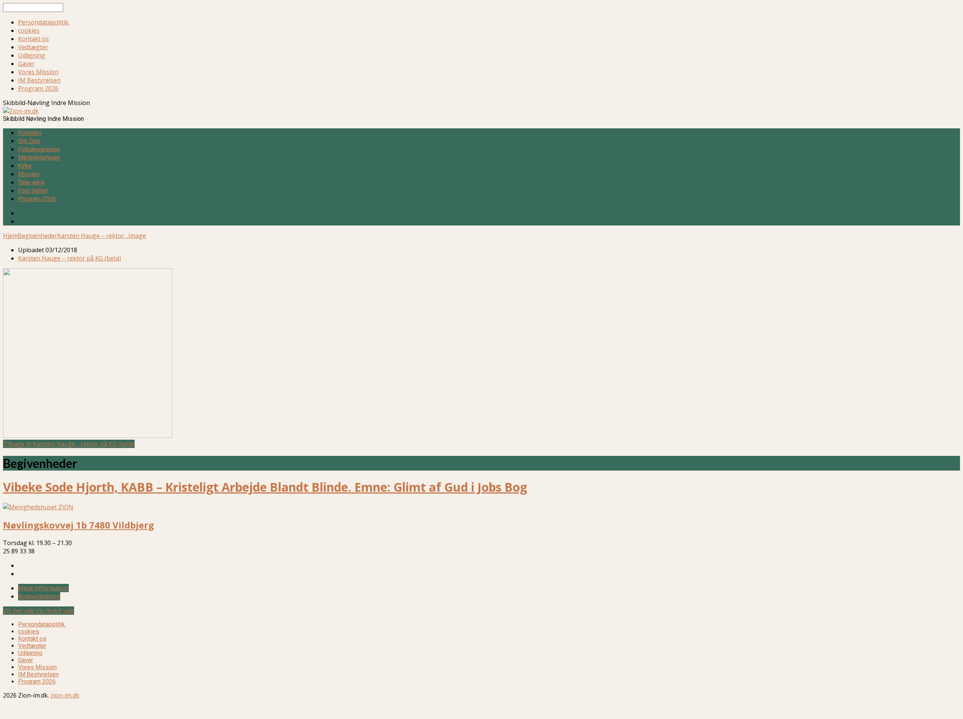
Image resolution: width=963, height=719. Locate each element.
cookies (28, 30)
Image (137, 236)
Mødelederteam (39, 157)
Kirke (25, 165)
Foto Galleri (33, 190)
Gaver (26, 63)
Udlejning (31, 55)
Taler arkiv (31, 182)
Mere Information (43, 588)
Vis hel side (19, 610)
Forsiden (29, 132)
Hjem (10, 236)
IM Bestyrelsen (39, 80)
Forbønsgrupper (39, 149)
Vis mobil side (55, 610)
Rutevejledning (39, 596)
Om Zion (29, 141)
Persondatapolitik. (44, 22)
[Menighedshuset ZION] (38, 507)
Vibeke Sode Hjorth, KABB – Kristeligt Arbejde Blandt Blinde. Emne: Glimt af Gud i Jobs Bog (265, 487)
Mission (28, 174)
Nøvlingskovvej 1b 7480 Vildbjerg (78, 525)
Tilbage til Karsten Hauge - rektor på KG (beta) (69, 444)
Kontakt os (33, 39)
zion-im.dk (64, 695)
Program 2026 (38, 88)
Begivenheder (37, 236)
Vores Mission (38, 72)
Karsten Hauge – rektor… (92, 236)
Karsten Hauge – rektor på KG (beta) (69, 258)
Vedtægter (33, 47)
